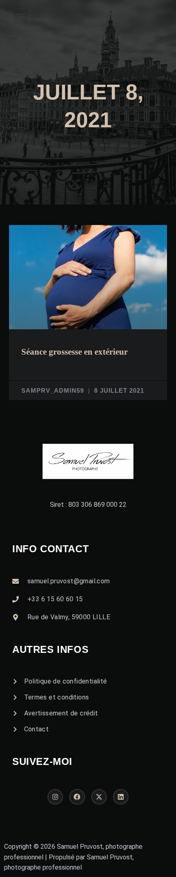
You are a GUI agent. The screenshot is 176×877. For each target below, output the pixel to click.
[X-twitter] (99, 797)
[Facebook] (77, 797)
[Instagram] (55, 797)
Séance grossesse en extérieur (74, 352)
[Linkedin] (121, 797)
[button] (20, 16)
